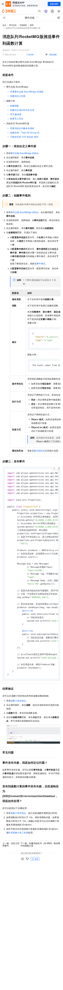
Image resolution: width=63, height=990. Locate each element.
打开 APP (54, 4)
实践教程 (23, 25)
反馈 (36, 859)
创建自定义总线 (18, 95)
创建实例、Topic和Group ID (24, 132)
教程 (32, 25)
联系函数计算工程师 (18, 832)
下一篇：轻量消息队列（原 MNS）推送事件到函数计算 (40, 844)
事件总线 (13, 25)
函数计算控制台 (18, 700)
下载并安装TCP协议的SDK (24, 136)
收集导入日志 (16, 118)
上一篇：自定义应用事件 (11, 844)
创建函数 (14, 105)
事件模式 (41, 263)
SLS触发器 (16, 114)
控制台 (25, 153)
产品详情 (30, 54)
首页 (4, 25)
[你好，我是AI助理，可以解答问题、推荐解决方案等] (46, 11)
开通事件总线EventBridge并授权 (27, 91)
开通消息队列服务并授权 (22, 128)
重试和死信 (39, 450)
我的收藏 (53, 54)
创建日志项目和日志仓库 (22, 109)
